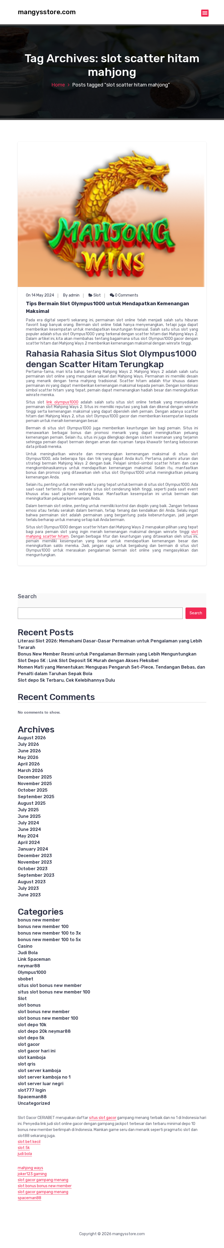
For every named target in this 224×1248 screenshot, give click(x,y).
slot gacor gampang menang (43, 1180)
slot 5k (24, 1147)
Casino (25, 946)
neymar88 (29, 965)
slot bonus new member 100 (48, 1018)
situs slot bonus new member (50, 985)
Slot (97, 295)
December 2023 (35, 855)
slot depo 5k (31, 1037)
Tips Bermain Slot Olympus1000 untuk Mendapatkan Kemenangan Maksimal (107, 307)
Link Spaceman (34, 959)
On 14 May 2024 (40, 295)
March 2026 (30, 770)
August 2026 (32, 737)
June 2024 (29, 829)
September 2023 (36, 875)
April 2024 (29, 842)
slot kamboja (32, 1057)
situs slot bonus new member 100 (54, 992)
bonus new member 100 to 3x (49, 933)
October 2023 (33, 868)
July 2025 (28, 809)
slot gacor (29, 1044)
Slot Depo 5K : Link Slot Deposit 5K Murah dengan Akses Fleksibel (88, 660)
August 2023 (32, 881)
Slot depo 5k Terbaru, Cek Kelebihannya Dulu (66, 680)
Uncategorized (34, 1103)
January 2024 (33, 849)
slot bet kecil (29, 1141)
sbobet (25, 978)
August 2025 (32, 803)
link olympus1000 (62, 402)
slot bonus (29, 1005)
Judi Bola (28, 952)
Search (27, 596)
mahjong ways (30, 1168)
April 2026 (29, 764)
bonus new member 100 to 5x (49, 939)
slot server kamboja (39, 1070)
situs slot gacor (102, 1117)
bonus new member (39, 920)
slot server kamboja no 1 (44, 1077)
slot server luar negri (40, 1083)
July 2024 (28, 822)
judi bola (25, 1153)
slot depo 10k (32, 1024)
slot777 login (32, 1090)
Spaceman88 (32, 1096)
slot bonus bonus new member (45, 1186)
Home (58, 85)
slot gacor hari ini (36, 1051)
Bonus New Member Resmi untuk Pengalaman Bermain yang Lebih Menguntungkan (107, 654)
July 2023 (28, 888)
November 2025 (35, 783)
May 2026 (28, 757)
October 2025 (33, 790)
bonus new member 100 (43, 926)
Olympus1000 (32, 972)
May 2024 (28, 836)
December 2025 (35, 777)
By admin (71, 295)
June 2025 (29, 816)
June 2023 (29, 894)
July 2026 (28, 744)
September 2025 (36, 796)
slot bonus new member (44, 1011)
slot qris (27, 1064)
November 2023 (35, 862)
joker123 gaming (32, 1174)
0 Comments (126, 295)
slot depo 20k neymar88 (44, 1031)
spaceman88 (29, 1198)
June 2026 (29, 750)
